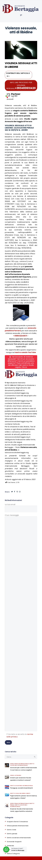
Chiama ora (8, 858)
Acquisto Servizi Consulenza (17, 822)
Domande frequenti (14, 842)
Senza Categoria (15, 775)
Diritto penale (12, 834)
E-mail (36, 858)
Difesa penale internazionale (19, 764)
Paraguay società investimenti (21, 788)
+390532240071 (20, 336)
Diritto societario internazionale (22, 764)
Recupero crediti (24, 793)
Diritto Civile (14, 793)
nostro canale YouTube (25, 352)
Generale (10, 846)
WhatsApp (23, 858)
